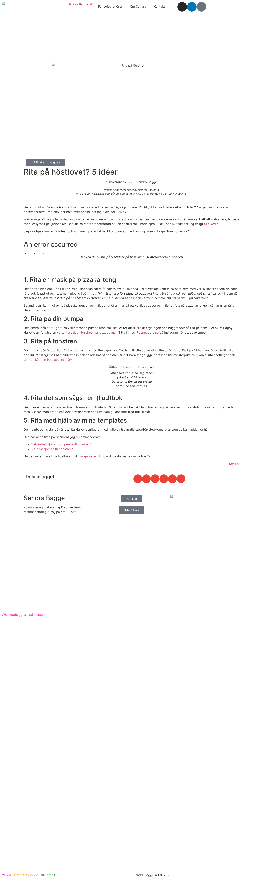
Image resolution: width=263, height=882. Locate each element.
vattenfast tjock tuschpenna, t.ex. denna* (87, 332)
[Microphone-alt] (201, 7)
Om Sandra (138, 6)
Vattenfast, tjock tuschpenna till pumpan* (61, 444)
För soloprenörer (110, 6)
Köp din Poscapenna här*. (53, 360)
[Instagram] (182, 7)
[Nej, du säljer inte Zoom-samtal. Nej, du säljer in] (109, 714)
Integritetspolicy (26, 875)
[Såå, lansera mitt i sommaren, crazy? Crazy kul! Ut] (196, 723)
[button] (137, 478)
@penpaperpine (147, 332)
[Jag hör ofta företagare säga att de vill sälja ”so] (153, 741)
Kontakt (159, 6)
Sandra (234, 464)
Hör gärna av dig (90, 456)
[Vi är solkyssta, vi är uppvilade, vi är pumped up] (66, 746)
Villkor (6, 875)
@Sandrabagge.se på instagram (25, 615)
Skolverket (212, 224)
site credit (48, 875)
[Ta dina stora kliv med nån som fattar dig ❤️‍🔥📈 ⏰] (239, 658)
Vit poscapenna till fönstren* (52, 449)
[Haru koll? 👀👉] (23, 638)
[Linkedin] (192, 7)
